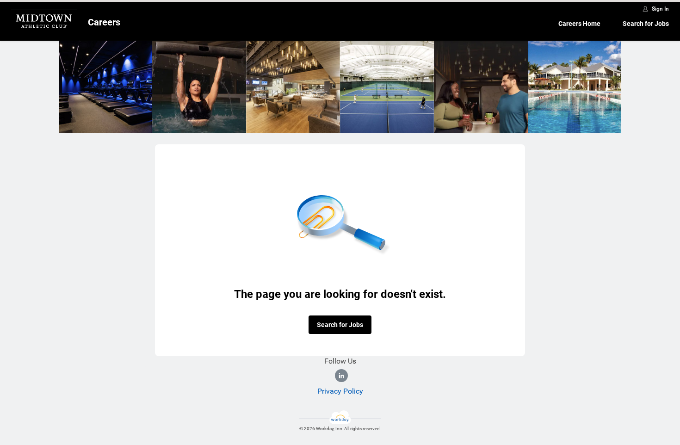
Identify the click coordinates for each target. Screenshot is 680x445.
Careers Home (579, 23)
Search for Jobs (646, 23)
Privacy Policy (340, 391)
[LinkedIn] (341, 375)
